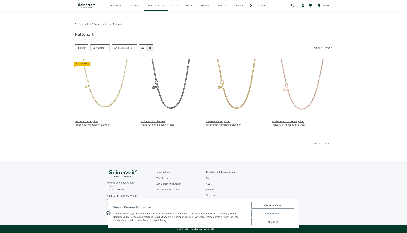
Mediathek (239, 5)
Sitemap (210, 195)
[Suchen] (293, 5)
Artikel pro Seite (123, 47)
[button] (303, 5)
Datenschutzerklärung (154, 220)
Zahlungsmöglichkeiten (168, 183)
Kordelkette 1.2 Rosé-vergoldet (288, 121)
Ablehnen (273, 221)
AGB (208, 183)
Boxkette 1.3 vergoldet (86, 121)
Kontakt (210, 189)
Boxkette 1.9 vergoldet (218, 121)
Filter (83, 47)
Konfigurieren (272, 213)
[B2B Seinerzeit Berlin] (86, 5)
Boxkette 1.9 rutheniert (153, 121)
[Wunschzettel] (310, 5)
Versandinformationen (168, 189)
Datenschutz (212, 178)
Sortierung (98, 47)
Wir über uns (163, 178)
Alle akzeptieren (273, 205)
